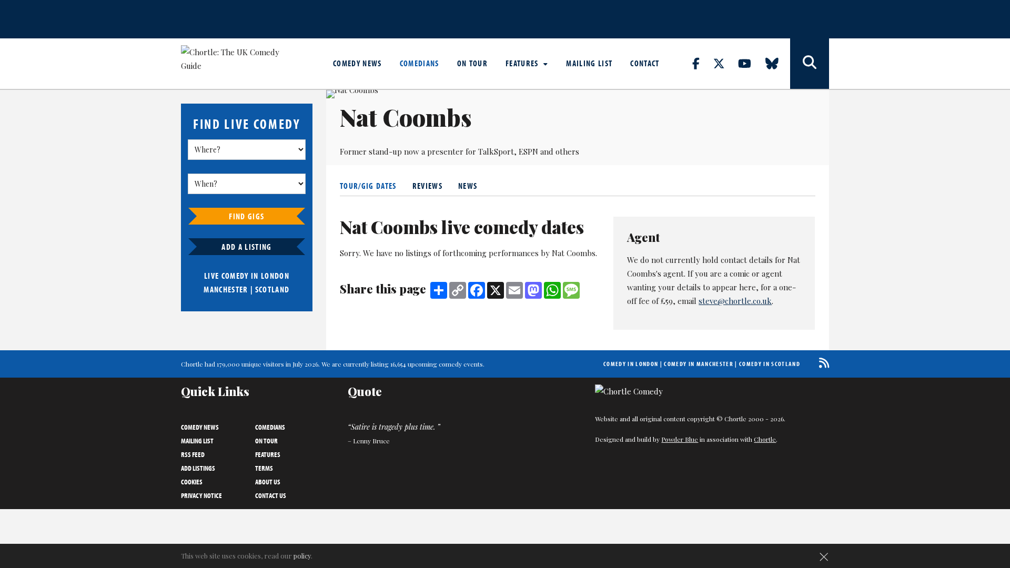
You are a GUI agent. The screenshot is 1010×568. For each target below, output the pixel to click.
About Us (267, 481)
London (275, 275)
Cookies (192, 481)
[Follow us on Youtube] (750, 63)
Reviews (427, 185)
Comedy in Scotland (769, 364)
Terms (264, 468)
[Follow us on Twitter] (725, 63)
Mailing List (589, 63)
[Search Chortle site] (809, 63)
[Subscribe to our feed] (821, 362)
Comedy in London (630, 364)
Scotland (272, 289)
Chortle (765, 439)
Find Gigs (246, 216)
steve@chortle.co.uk (735, 301)
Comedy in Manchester (698, 364)
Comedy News (357, 63)
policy (302, 555)
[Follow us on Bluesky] (778, 63)
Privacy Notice (201, 495)
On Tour (472, 63)
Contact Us (270, 495)
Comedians (419, 63)
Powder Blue (679, 439)
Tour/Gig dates (368, 185)
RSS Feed (193, 454)
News (467, 185)
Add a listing (246, 246)
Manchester (226, 289)
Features (523, 63)
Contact (644, 63)
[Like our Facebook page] (702, 63)
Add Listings (198, 468)
